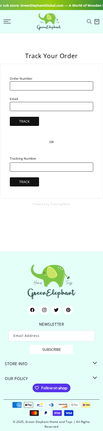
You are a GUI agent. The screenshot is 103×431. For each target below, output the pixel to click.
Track (24, 121)
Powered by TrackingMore (51, 204)
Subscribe (51, 349)
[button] (89, 21)
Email (14, 99)
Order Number (21, 78)
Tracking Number (23, 158)
